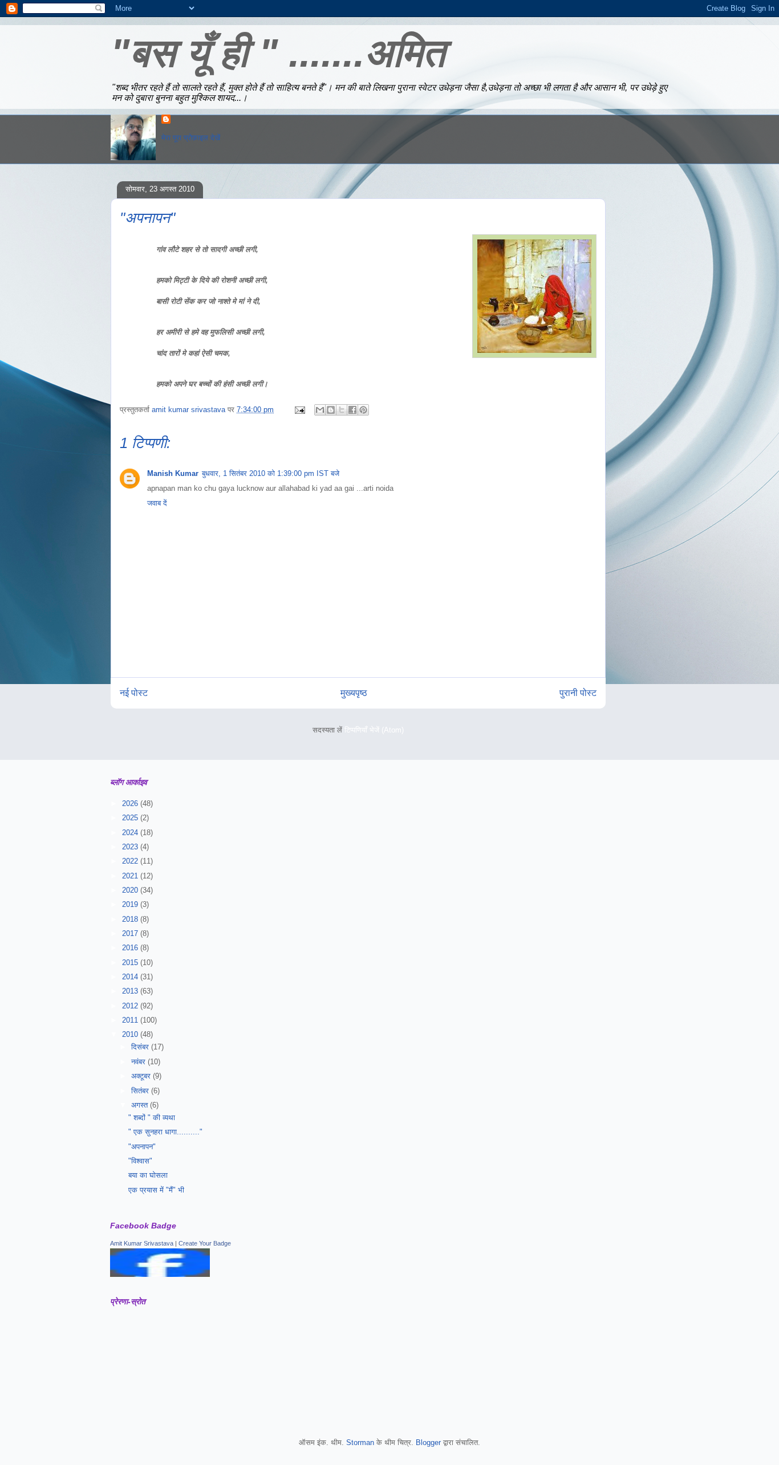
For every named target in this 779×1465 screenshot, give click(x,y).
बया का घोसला (148, 1175)
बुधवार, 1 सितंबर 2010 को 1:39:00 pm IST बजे (270, 473)
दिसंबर (141, 1047)
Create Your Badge (204, 1243)
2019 (131, 904)
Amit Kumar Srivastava (141, 1243)
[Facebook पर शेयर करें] (352, 410)
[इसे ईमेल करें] (320, 410)
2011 (131, 1020)
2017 (131, 933)
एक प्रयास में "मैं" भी (156, 1190)
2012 (131, 1006)
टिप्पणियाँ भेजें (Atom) (374, 730)
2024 (131, 832)
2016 (131, 947)
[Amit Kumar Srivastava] (160, 1274)
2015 (131, 962)
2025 (131, 817)
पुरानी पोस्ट (578, 693)
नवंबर (139, 1061)
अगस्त (140, 1105)
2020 (131, 890)
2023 (131, 847)
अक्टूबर (142, 1076)
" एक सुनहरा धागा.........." (165, 1132)
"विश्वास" (140, 1161)
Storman (360, 1442)
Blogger (428, 1442)
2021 (131, 876)
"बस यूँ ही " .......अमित (278, 53)
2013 (131, 991)
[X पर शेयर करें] (341, 410)
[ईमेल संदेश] (299, 409)
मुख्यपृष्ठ (353, 693)
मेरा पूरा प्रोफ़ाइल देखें (190, 137)
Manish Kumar (172, 473)
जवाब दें (157, 503)
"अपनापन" (142, 1146)
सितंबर (141, 1090)
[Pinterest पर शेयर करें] (363, 410)
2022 (131, 861)
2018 (131, 919)
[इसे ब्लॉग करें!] (330, 410)
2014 (131, 976)
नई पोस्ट (134, 693)
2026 (131, 803)
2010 (131, 1034)
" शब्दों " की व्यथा (151, 1117)
